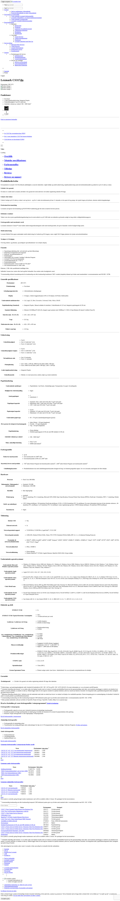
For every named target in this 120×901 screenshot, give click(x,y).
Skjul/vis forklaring (52, 703)
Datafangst (18, 40)
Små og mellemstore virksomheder (20, 11)
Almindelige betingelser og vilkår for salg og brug (18, 885)
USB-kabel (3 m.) (6, 815)
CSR (5, 854)
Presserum (7, 863)
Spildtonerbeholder (6, 769)
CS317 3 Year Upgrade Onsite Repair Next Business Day (17, 809)
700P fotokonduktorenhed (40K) (10, 775)
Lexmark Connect (9, 860)
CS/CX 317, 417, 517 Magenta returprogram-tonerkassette (17, 756)
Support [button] (6, 52)
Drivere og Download (21, 62)
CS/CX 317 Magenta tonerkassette (10, 790)
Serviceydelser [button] (8, 43)
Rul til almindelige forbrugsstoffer (10, 728)
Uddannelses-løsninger (21, 30)
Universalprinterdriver (21, 63)
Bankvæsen (18, 25)
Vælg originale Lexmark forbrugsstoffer (22, 16)
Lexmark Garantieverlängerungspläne (21, 21)
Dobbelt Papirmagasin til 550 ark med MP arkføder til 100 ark (18, 825)
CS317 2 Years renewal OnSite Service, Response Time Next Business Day (22, 827)
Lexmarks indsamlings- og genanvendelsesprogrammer (26, 17)
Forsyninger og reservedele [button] (11, 14)
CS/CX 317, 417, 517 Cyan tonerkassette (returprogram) (16, 750)
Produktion (18, 32)
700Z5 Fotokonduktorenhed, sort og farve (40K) (14, 771)
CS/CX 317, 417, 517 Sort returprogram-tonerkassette (16, 752)
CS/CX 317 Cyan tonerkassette (9, 792)
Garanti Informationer (17, 48)
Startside (6, 71)
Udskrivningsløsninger (21, 38)
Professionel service (16, 49)
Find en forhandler (9, 858)
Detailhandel (18, 33)
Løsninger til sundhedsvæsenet (23, 29)
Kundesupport (15, 51)
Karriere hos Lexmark (10, 852)
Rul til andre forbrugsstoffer (8, 741)
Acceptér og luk (5, 898)
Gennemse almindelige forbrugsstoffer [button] (12, 782)
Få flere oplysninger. (81, 725)
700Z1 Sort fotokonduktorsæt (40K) (11, 773)
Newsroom (7, 871)
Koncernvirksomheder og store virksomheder (23, 13)
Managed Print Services (17, 44)
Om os (6, 850)
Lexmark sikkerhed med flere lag (24, 41)
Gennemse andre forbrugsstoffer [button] (10, 763)
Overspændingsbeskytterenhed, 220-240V (12, 830)
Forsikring (17, 27)
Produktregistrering (20, 57)
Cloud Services (19, 36)
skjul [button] (2, 760)
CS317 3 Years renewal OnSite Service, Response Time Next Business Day (22, 828)
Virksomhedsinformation (11, 886)
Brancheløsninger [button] (9, 22)
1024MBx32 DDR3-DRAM (9, 821)
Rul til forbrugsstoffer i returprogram (11, 716)
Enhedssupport (19, 55)
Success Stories (8, 872)
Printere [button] (6, 10)
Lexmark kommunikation (11, 867)
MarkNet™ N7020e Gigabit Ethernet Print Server (15, 817)
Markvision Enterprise (21, 65)
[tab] (61, 156)
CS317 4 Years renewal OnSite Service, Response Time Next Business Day (22, 832)
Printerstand (4, 834)
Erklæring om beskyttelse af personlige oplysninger (18, 888)
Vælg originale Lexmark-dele (19, 19)
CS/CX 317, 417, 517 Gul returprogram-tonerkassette (16, 754)
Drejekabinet (4, 823)
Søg (5, 5)
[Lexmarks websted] (16, 1)
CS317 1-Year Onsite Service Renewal (12, 813)
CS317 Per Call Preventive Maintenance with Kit (14, 811)
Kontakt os (7, 855)
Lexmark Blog (8, 869)
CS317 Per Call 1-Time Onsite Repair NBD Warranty (16, 819)
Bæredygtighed (8, 861)
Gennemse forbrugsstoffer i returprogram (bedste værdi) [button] (17, 744)
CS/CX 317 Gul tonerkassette (9, 788)
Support (6, 864)
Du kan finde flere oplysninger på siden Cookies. (26, 895)
